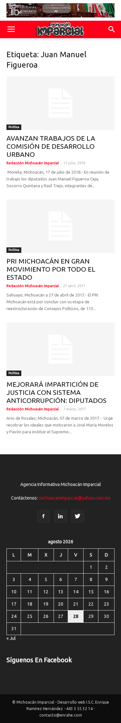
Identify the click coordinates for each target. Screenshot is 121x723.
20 (60, 604)
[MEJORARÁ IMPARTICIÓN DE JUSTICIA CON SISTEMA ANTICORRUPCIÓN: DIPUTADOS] (60, 349)
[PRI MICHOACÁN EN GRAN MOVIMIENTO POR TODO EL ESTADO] (60, 226)
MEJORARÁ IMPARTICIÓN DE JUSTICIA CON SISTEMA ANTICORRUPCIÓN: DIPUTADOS (56, 392)
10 (13, 591)
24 (13, 616)
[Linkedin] (60, 516)
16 (106, 591)
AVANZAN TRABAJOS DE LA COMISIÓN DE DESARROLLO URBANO (50, 146)
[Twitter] (77, 516)
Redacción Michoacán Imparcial (32, 163)
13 (60, 591)
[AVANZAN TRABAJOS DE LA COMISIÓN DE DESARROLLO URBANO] (60, 103)
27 (60, 616)
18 (29, 604)
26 (45, 616)
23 (106, 604)
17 (13, 604)
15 (91, 591)
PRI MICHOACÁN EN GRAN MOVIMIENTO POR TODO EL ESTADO (51, 269)
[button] (112, 29)
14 (75, 591)
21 (75, 604)
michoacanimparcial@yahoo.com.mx (74, 498)
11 (29, 591)
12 (45, 591)
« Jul (11, 638)
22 (91, 604)
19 (45, 604)
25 (29, 616)
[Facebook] (43, 516)
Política (13, 127)
